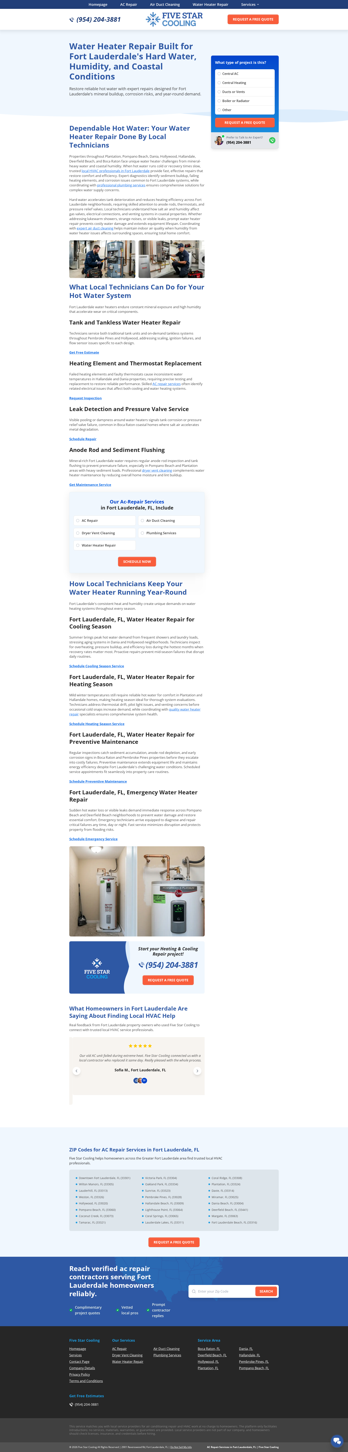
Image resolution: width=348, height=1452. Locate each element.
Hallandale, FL (249, 1355)
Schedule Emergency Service (93, 839)
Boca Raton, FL (209, 1349)
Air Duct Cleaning (165, 4)
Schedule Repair (82, 439)
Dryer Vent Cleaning (127, 1355)
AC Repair (128, 4)
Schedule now (137, 561)
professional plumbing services (121, 185)
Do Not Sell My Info (181, 1447)
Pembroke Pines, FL (254, 1361)
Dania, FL (246, 1349)
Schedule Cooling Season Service (96, 666)
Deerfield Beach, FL (212, 1355)
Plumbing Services (167, 1355)
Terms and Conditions (86, 1381)
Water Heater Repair (210, 4)
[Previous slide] (76, 1071)
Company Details (82, 1368)
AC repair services (166, 383)
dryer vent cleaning (157, 470)
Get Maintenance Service (90, 484)
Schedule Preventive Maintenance (98, 781)
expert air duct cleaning (95, 228)
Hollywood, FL (208, 1361)
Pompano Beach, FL (254, 1368)
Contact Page (79, 1361)
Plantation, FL (208, 1368)
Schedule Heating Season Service (96, 723)
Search (266, 1291)
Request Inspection (85, 398)
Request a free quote (253, 19)
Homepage (98, 4)
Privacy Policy (79, 1374)
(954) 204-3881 (172, 965)
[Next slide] (197, 1071)
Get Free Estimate (84, 352)
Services (248, 4)
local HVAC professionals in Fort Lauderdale (116, 170)
